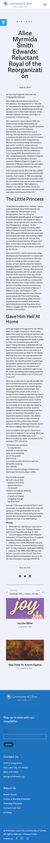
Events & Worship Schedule (16, 799)
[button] (3, 22)
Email (9, 732)
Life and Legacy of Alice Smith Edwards (25, 535)
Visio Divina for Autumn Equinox (25, 664)
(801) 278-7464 (10, 772)
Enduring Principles (12, 803)
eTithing (7, 812)
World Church (10, 794)
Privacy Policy (30, 834)
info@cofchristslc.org (13, 776)
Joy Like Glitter (25, 623)
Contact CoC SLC (12, 808)
